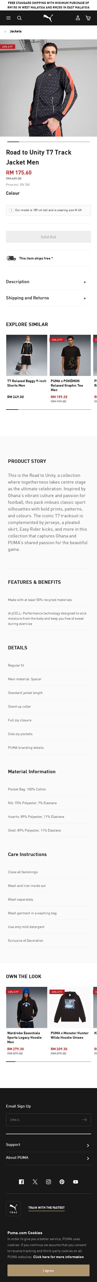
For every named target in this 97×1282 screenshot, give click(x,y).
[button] (9, 18)
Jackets (16, 31)
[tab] (13, 142)
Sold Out (48, 237)
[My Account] (78, 18)
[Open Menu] (9, 18)
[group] (27, 365)
